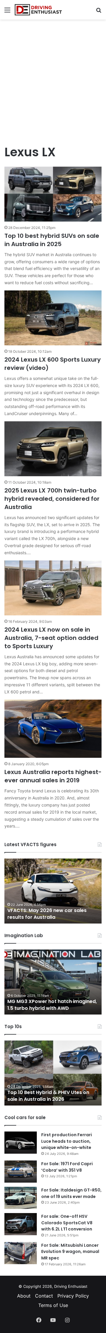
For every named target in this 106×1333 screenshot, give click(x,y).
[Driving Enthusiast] (38, 9)
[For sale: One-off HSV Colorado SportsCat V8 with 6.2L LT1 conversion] (20, 1224)
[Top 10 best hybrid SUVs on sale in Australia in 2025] (53, 194)
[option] (53, 891)
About (24, 1296)
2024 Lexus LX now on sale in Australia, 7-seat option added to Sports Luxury (51, 637)
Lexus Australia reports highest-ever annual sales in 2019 (53, 776)
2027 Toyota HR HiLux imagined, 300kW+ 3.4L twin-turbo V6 (45, 1004)
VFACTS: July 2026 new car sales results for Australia (46, 913)
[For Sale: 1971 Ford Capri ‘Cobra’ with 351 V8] (20, 1171)
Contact (44, 1296)
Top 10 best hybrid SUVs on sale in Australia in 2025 (51, 240)
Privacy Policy (73, 1296)
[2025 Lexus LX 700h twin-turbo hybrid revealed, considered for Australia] (53, 448)
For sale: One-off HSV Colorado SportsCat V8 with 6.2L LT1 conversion (66, 1222)
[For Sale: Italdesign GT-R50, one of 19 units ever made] (20, 1198)
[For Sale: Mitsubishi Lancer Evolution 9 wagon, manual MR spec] (20, 1253)
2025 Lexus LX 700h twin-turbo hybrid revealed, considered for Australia (52, 498)
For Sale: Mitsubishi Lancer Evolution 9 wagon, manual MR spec (70, 1251)
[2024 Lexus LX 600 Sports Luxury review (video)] (53, 317)
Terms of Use (53, 1305)
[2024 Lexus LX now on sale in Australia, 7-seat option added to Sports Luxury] (53, 587)
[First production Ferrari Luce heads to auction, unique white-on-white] (20, 1143)
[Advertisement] (53, 78)
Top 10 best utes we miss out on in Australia (51, 1095)
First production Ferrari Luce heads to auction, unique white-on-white (66, 1141)
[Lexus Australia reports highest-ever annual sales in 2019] (53, 729)
